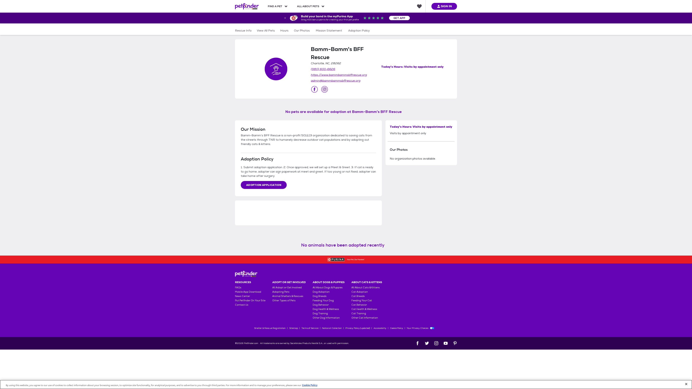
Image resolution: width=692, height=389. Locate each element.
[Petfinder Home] (247, 6)
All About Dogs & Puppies (328, 287)
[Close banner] (285, 18)
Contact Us (241, 304)
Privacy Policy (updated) (357, 328)
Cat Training (358, 313)
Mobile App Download (248, 291)
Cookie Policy (396, 328)
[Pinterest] (455, 343)
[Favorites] (419, 6)
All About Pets (308, 6)
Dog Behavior (321, 304)
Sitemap (293, 328)
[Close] (686, 384)
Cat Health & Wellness (364, 309)
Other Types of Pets (284, 300)
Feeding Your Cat (361, 300)
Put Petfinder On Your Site (250, 300)
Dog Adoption (321, 291)
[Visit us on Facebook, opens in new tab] (314, 89)
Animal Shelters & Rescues (287, 296)
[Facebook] (418, 343)
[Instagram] (436, 343)
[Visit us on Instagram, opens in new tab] (324, 89)
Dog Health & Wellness (326, 309)
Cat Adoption (359, 291)
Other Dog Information (326, 317)
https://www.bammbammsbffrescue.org (339, 75)
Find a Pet (275, 6)
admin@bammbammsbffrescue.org (335, 80)
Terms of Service (309, 328)
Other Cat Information (364, 317)
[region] (346, 384)
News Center (242, 296)
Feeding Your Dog (323, 300)
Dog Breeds (320, 296)
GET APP (399, 18)
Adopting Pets (280, 291)
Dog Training (320, 313)
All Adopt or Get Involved (287, 287)
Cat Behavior (359, 304)
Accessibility (380, 328)
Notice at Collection (332, 328)
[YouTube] (446, 343)
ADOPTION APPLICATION (263, 185)
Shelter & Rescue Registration (270, 328)
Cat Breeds (358, 296)
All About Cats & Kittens (365, 287)
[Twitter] (427, 343)
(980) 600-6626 (323, 69)
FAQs (238, 287)
